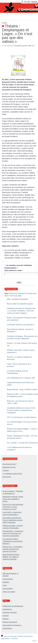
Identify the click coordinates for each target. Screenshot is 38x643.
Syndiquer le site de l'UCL (13, 473)
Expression (13, 293)
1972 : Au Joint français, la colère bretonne (21, 417)
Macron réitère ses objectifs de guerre (20, 304)
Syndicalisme (7, 628)
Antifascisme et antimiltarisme (13, 606)
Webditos (6, 582)
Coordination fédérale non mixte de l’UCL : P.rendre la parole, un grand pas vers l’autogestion (21, 410)
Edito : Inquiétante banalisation (17, 299)
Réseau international (10, 622)
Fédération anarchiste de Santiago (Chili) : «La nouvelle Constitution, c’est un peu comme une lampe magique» (21, 311)
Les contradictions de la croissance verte (21, 378)
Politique (6, 619)
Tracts (5, 585)
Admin (35, 641)
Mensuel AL (23, 293)
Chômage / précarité (10, 612)
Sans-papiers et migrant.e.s (12, 625)
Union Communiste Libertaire (13, 636)
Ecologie (6, 615)
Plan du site (7, 477)
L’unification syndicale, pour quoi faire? (20, 324)
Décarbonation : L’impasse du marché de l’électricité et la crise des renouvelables (13, 533)
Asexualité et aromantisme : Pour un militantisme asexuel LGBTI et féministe (13, 520)
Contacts (6, 470)
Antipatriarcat (7, 609)
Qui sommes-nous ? (9, 464)
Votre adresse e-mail (13, 270)
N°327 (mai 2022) (15, 296)
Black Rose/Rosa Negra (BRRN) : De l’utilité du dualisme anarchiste (11, 557)
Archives (14, 638)
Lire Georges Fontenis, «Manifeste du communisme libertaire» (12, 541)
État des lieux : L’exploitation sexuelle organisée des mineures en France (12, 549)
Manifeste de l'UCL (9, 467)
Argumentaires (8, 588)
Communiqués (8, 579)
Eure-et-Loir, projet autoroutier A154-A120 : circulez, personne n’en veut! (13, 507)
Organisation (5, 638)
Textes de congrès (9, 592)
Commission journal (20, 46)
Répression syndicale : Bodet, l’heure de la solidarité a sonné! (13, 499)
